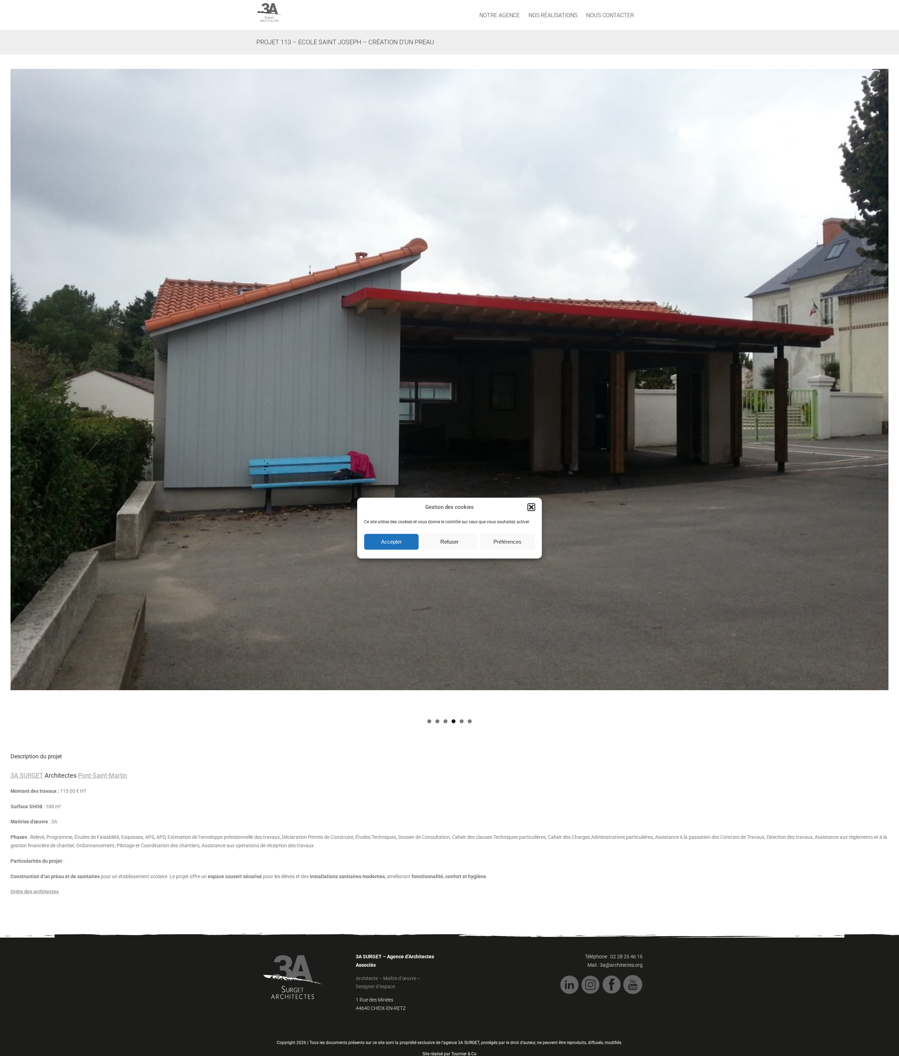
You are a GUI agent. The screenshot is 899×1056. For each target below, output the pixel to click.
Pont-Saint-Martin (102, 775)
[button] (531, 507)
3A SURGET (27, 775)
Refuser (449, 542)
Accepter (391, 542)
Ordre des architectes (35, 891)
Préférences (507, 542)
